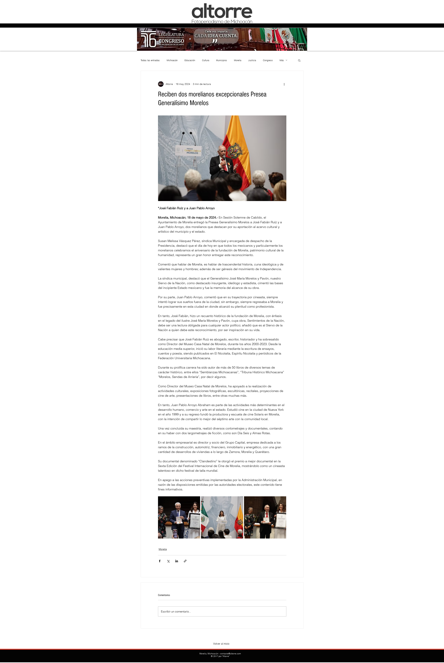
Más (282, 60)
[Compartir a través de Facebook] (159, 561)
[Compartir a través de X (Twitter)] (168, 561)
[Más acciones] (284, 84)
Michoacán (172, 60)
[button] (299, 60)
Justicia (252, 60)
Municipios (221, 60)
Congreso (268, 60)
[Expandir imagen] (179, 517)
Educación (190, 60)
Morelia (237, 60)
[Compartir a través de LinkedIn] (176, 561)
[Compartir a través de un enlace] (185, 561)
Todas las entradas (150, 60)
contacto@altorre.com (230, 653)
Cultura (205, 60)
